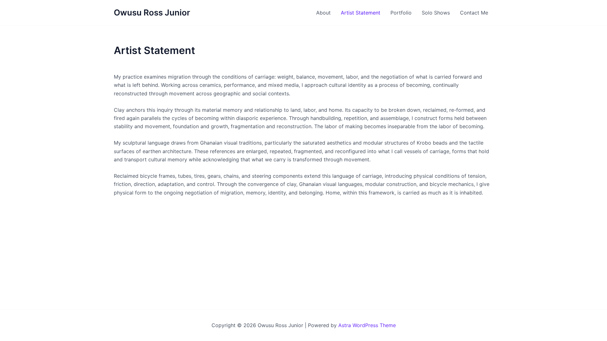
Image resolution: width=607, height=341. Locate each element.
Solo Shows (436, 12)
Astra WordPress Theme (367, 325)
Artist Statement (360, 12)
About (323, 12)
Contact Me (474, 12)
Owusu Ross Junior (152, 12)
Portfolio (401, 12)
